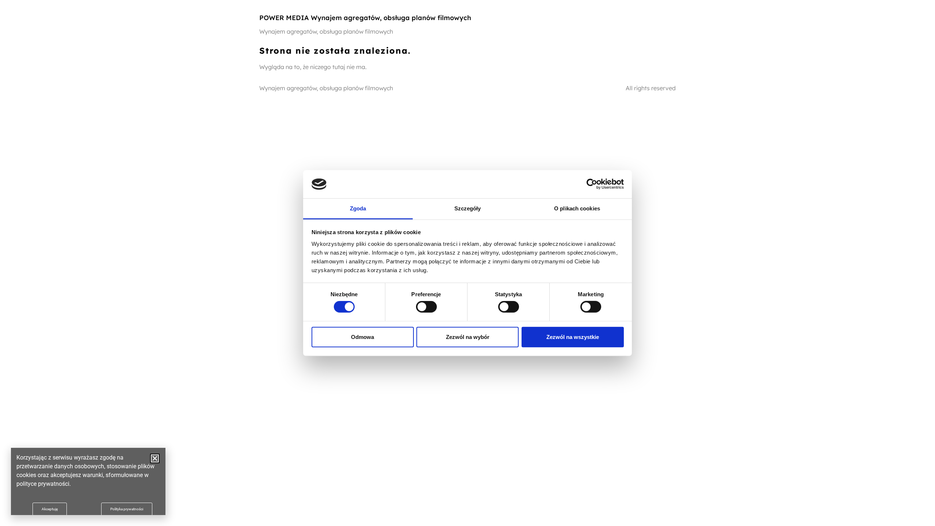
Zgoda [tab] (358, 208)
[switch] (426, 307)
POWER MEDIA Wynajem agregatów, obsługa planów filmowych (365, 18)
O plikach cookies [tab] (577, 208)
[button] (155, 458)
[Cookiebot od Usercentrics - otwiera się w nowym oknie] (592, 184)
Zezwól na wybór (467, 336)
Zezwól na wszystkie (572, 336)
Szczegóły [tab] (467, 208)
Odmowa (362, 336)
